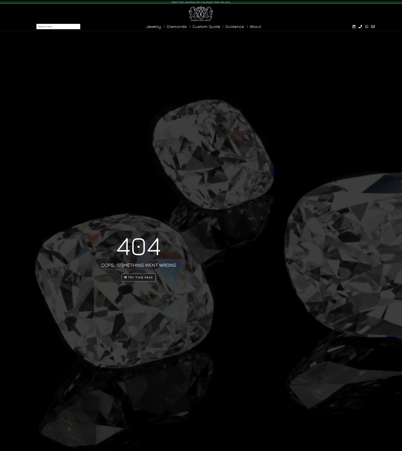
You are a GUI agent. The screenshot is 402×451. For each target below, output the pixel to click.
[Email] (374, 26)
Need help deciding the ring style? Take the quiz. (201, 2)
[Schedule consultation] (355, 26)
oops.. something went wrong (138, 265)
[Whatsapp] (368, 26)
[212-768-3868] (362, 26)
